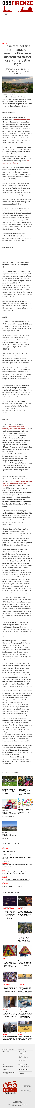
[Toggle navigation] (6, 15)
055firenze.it (17, 1101)
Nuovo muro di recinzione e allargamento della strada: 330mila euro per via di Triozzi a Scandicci (10, 964)
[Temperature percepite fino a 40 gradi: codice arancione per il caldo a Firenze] (10, 1026)
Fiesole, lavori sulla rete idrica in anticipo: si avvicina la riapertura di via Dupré (25, 963)
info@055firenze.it (7, 1068)
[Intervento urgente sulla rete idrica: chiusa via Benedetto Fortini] (25, 1026)
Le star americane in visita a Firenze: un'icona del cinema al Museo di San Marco (10, 1014)
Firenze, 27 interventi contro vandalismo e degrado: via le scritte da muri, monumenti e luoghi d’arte (25, 989)
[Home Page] (17, 6)
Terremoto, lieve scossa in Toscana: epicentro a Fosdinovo (16, 858)
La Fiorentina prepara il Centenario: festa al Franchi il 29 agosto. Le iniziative (15, 885)
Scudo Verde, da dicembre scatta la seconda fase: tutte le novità (16, 850)
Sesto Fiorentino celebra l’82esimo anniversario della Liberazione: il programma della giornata (10, 914)
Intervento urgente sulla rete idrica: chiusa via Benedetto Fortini (25, 1038)
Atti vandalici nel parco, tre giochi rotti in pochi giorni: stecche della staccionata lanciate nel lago (25, 1014)
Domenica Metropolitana (21, 120)
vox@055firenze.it (7, 1073)
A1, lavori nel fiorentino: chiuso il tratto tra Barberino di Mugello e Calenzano (25, 939)
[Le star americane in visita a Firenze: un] (10, 1001)
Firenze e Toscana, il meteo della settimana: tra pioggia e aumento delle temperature (17, 872)
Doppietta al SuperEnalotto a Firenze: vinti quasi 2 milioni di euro (17, 865)
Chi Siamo (21, 1073)
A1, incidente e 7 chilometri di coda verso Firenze (17, 879)
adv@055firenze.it (7, 1070)
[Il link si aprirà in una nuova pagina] (29, 1090)
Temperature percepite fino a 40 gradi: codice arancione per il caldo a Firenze (10, 1039)
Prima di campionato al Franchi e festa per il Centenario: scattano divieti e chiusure (10, 989)
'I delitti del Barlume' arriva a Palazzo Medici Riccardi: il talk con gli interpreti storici (25, 913)
